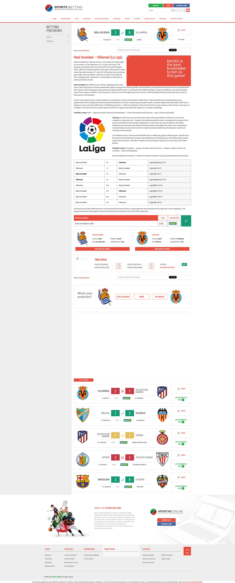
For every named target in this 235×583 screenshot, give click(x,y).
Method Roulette (167, 555)
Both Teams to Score (71, 562)
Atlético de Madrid (142, 391)
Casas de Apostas (148, 562)
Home (54, 18)
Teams (127, 18)
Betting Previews (102, 18)
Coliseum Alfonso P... (140, 465)
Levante (140, 479)
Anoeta (139, 40)
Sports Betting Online (63, 8)
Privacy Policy (88, 559)
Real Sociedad (102, 32)
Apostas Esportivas (148, 559)
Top (187, 553)
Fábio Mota (85, 50)
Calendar (86, 18)
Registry (156, 5)
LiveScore (117, 18)
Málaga (105, 413)
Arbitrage (48, 555)
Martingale (48, 562)
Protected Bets (69, 566)
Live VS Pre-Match (70, 555)
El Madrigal (139, 398)
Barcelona (104, 479)
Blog (77, 18)
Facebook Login (181, 5)
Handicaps (48, 559)
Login (168, 5)
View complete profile (102, 249)
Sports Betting (57, 577)
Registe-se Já (166, 520)
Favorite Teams (69, 559)
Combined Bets (50, 566)
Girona (139, 435)
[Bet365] (128, 40)
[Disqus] (132, 345)
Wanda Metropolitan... (140, 442)
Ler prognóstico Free (179, 398)
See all (49, 37)
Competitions (149, 18)
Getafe (106, 457)
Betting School (176, 18)
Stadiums (162, 18)
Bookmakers (66, 18)
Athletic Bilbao (144, 457)
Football (50, 41)
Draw (141, 296)
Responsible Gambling (91, 555)
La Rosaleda (140, 420)
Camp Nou (140, 487)
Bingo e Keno (166, 559)
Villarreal (141, 32)
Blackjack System (148, 555)
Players (137, 18)
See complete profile (167, 267)
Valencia (140, 413)
